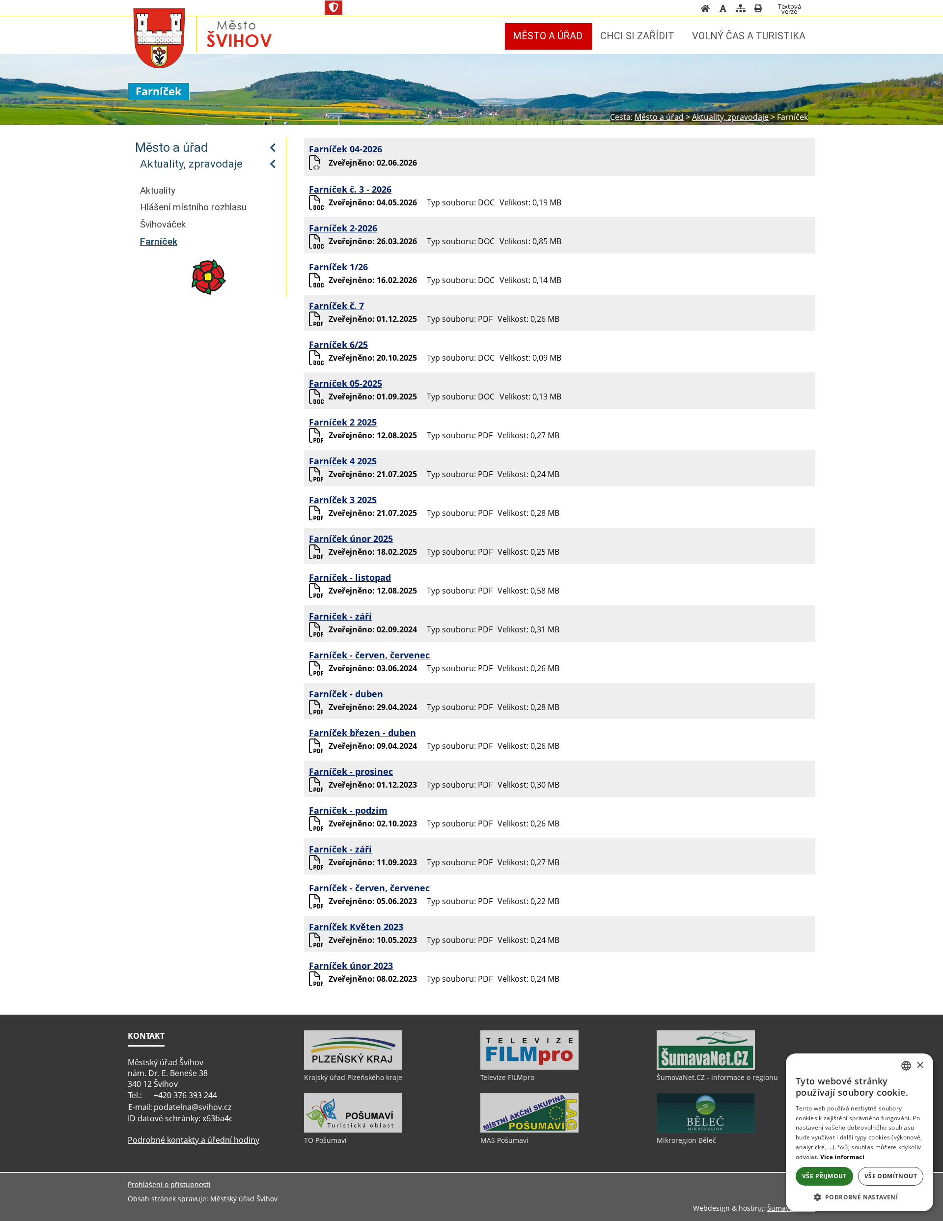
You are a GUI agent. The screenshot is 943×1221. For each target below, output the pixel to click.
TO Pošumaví (325, 1140)
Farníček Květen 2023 (356, 927)
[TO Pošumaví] (353, 1130)
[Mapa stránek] (741, 10)
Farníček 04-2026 (345, 149)
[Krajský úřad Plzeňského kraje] (353, 1067)
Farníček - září (340, 616)
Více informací (842, 1157)
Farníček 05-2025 (345, 383)
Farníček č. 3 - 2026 (350, 189)
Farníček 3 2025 (343, 500)
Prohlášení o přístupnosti (169, 1184)
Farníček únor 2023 (351, 965)
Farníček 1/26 (338, 267)
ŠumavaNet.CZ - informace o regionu (717, 1077)
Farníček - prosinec (351, 771)
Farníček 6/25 (338, 344)
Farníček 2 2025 (343, 422)
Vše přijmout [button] (824, 1176)
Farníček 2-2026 (343, 228)
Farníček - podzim (348, 810)
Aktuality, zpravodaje (191, 163)
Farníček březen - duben (362, 732)
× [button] (919, 1065)
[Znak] (333, 7)
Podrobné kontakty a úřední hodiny (193, 1140)
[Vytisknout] (758, 10)
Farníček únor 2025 (351, 538)
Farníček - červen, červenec (369, 655)
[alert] (859, 1132)
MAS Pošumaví (504, 1140)
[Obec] (159, 36)
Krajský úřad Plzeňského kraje (353, 1077)
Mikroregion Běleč (686, 1140)
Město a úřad (171, 147)
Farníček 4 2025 (343, 461)
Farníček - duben (346, 694)
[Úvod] (705, 10)
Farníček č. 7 (336, 306)
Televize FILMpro (507, 1077)
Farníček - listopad (350, 577)
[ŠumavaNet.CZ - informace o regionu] (706, 1067)
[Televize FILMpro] (529, 1067)
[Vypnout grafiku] (723, 10)
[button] (859, 1196)
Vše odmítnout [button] (890, 1176)
